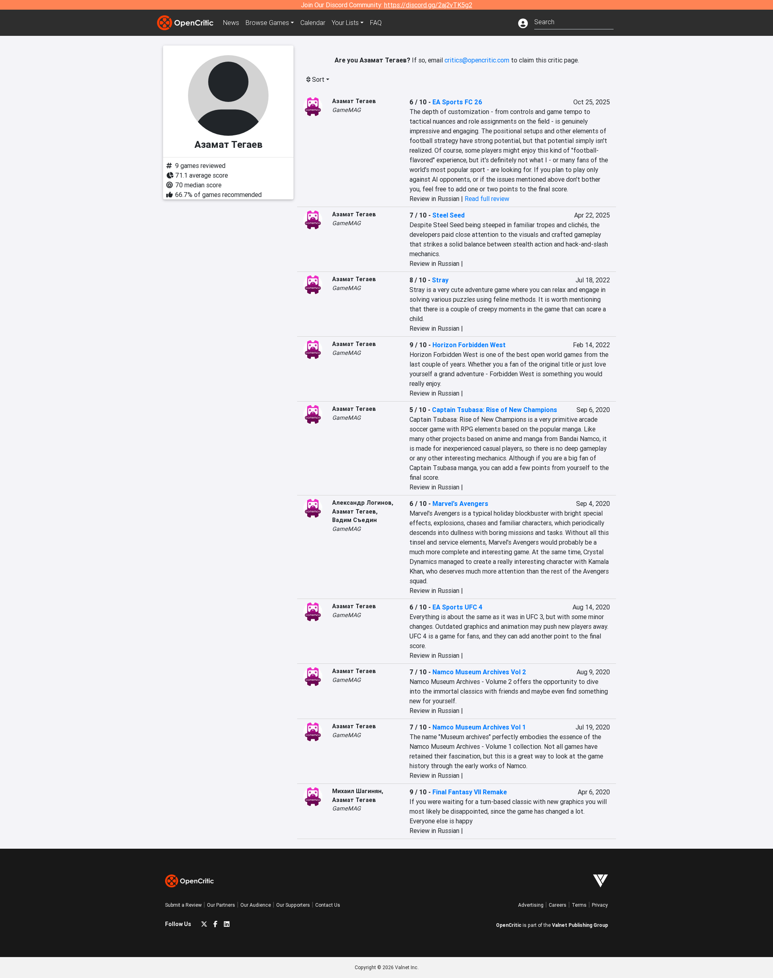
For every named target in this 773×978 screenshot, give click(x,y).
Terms (579, 905)
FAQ (376, 23)
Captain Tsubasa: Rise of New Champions (494, 410)
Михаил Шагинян (357, 791)
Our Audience (255, 905)
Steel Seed (448, 215)
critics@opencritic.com (476, 60)
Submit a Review (183, 905)
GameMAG (346, 110)
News (231, 23)
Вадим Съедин (354, 520)
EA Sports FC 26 (457, 102)
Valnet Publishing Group (580, 925)
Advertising (531, 905)
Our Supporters (293, 905)
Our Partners (221, 905)
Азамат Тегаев (354, 101)
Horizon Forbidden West (469, 345)
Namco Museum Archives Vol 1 (479, 727)
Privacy (600, 905)
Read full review (487, 199)
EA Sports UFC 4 (457, 607)
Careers (557, 905)
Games (267, 23)
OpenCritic (508, 925)
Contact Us (327, 905)
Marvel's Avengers (460, 503)
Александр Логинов (362, 502)
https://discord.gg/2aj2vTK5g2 (428, 5)
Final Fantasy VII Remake (469, 792)
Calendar (312, 23)
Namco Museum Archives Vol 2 (479, 672)
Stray (440, 280)
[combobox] (574, 21)
